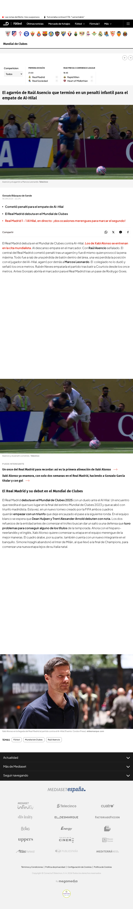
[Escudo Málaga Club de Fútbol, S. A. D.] (63, 34)
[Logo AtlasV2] (25, 851)
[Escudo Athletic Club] (8, 34)
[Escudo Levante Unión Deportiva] (57, 34)
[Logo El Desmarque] (66, 817)
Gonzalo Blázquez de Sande (17, 195)
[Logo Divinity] (25, 817)
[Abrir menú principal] (128, 23)
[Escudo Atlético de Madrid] (14, 34)
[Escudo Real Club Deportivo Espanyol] (39, 34)
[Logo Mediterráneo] (107, 851)
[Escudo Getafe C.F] (51, 34)
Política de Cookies (103, 867)
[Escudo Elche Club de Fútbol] (32, 34)
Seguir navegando (15, 775)
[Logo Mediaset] (66, 791)
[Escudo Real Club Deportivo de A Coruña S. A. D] (88, 34)
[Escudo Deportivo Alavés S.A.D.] (26, 34)
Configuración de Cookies (79, 867)
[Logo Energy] (66, 829)
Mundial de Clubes (15, 44)
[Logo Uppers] (25, 840)
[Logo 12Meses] (107, 840)
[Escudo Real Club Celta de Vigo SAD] (20, 34)
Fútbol (17, 23)
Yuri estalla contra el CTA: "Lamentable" (66, 17)
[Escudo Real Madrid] (100, 34)
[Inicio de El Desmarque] (6, 23)
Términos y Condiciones (32, 867)
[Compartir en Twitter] (113, 232)
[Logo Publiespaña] (66, 851)
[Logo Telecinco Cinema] (66, 840)
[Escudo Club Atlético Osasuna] (69, 34)
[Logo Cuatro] (107, 806)
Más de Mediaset (14, 766)
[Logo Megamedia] (68, 881)
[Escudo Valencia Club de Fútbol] (119, 34)
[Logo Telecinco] (66, 806)
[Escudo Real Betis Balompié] (94, 34)
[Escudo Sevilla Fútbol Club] (112, 34)
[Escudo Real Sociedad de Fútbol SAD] (106, 34)
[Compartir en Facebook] (128, 232)
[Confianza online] (67, 896)
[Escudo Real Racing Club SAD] (76, 34)
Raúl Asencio (54, 740)
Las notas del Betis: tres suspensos (22, 17)
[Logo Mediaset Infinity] (25, 806)
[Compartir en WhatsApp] (106, 232)
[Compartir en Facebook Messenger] (120, 232)
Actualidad (10, 757)
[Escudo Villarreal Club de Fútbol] (125, 34)
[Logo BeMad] (107, 829)
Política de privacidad (55, 867)
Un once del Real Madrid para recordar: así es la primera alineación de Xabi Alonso (56, 469)
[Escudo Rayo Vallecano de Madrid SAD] (82, 34)
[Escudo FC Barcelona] (45, 34)
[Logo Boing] (25, 829)
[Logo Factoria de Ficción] (107, 817)
